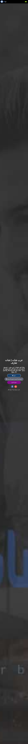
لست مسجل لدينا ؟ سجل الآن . (14, 389)
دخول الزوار (14, 382)
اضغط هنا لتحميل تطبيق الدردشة (14, 379)
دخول (14, 375)
